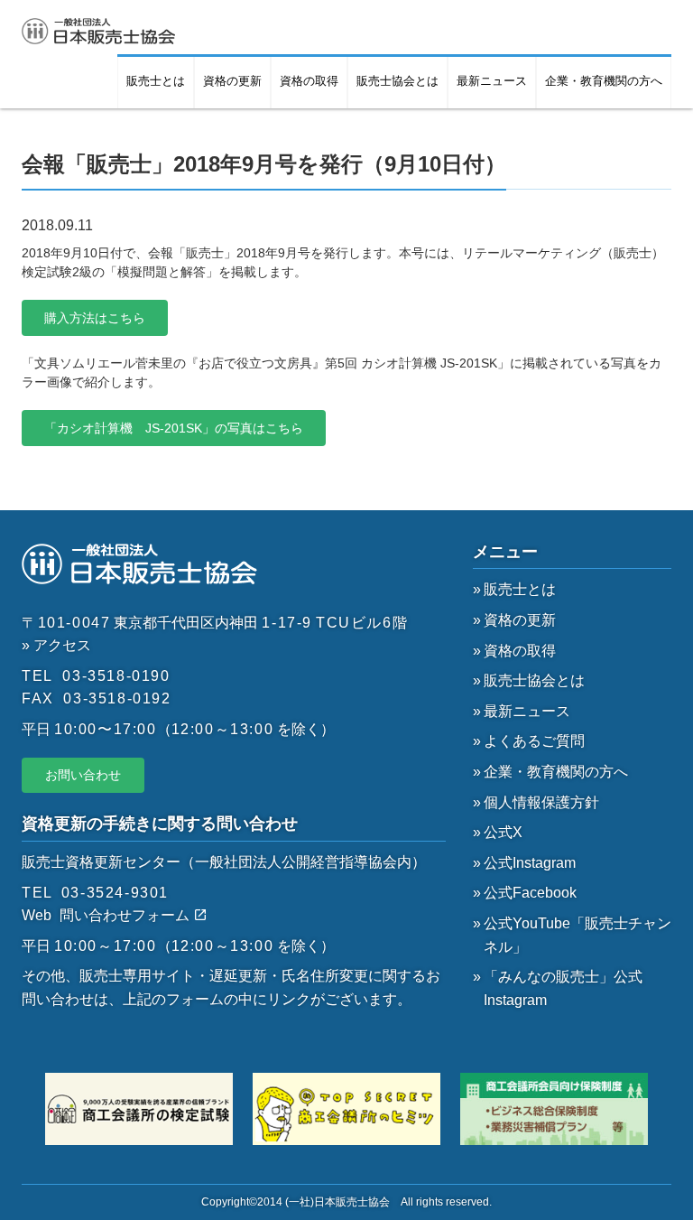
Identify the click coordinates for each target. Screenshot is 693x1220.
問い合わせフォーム (126, 915)
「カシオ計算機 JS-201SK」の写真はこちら (173, 428)
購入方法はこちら (94, 318)
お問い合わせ (83, 775)
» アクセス (56, 645)
